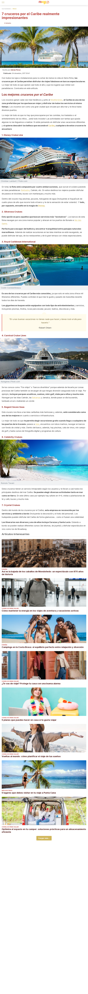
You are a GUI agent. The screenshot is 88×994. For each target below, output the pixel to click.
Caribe (51, 125)
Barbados (25, 190)
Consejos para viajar (10, 608)
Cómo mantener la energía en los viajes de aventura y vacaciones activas (40, 610)
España (4, 569)
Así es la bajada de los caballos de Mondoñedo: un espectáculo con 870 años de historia (42, 573)
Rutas (15, 9)
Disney (41, 206)
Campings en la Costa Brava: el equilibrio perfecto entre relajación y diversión (43, 647)
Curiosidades (6, 9)
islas (37, 424)
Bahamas (36, 397)
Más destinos (7, 790)
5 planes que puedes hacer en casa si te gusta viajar (29, 720)
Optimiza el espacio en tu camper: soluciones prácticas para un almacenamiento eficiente (44, 830)
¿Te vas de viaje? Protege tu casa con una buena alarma (31, 683)
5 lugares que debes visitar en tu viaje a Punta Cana (29, 792)
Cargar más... (44, 838)
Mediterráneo (56, 100)
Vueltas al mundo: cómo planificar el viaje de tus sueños (31, 756)
